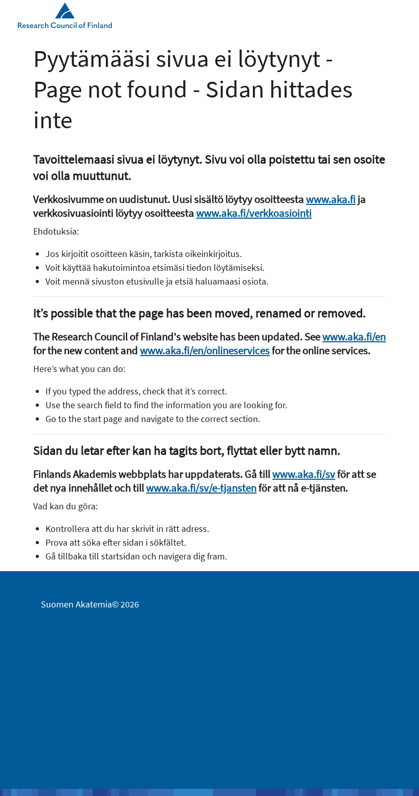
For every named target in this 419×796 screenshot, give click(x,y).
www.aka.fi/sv (303, 474)
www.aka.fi (331, 199)
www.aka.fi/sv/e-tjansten (201, 488)
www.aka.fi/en (354, 336)
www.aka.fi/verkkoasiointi (254, 213)
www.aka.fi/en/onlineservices (205, 350)
